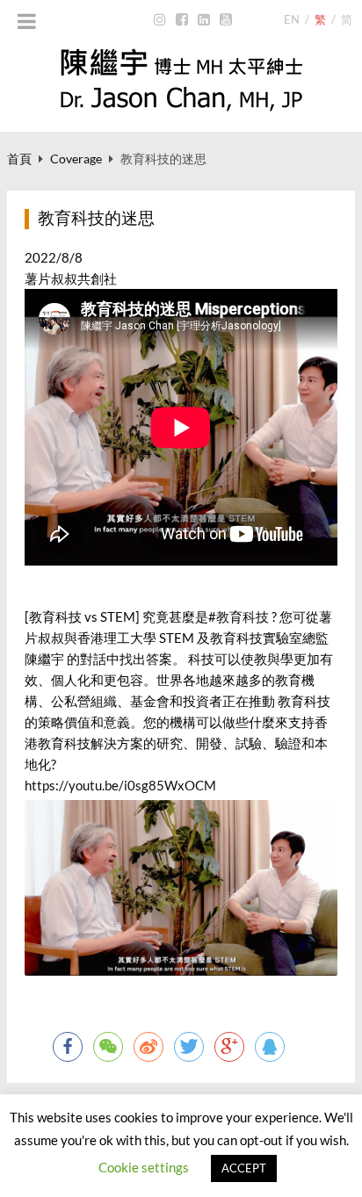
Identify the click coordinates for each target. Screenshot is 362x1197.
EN (292, 19)
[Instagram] (160, 20)
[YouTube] (226, 20)
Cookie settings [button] (143, 1167)
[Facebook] (182, 20)
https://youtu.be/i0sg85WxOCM (120, 785)
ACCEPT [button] (243, 1168)
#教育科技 (238, 616)
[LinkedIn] (204, 20)
